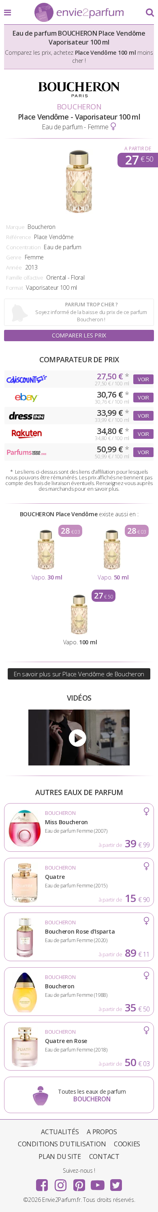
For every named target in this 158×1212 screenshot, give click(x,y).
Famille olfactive (24, 277)
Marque (15, 227)
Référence (18, 237)
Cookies (127, 1143)
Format (14, 287)
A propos (102, 1131)
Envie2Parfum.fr (79, 13)
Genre (13, 257)
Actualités (60, 1131)
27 (139, 160)
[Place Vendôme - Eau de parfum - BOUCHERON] (79, 737)
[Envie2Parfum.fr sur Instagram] (60, 1182)
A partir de (137, 148)
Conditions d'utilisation (62, 1143)
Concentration (23, 247)
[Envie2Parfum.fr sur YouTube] (98, 1182)
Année (14, 267)
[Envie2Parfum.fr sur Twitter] (116, 1182)
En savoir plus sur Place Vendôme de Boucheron (79, 674)
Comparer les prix (79, 335)
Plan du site (59, 1156)
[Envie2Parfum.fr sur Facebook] (42, 1182)
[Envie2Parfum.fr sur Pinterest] (79, 1182)
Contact (104, 1156)
